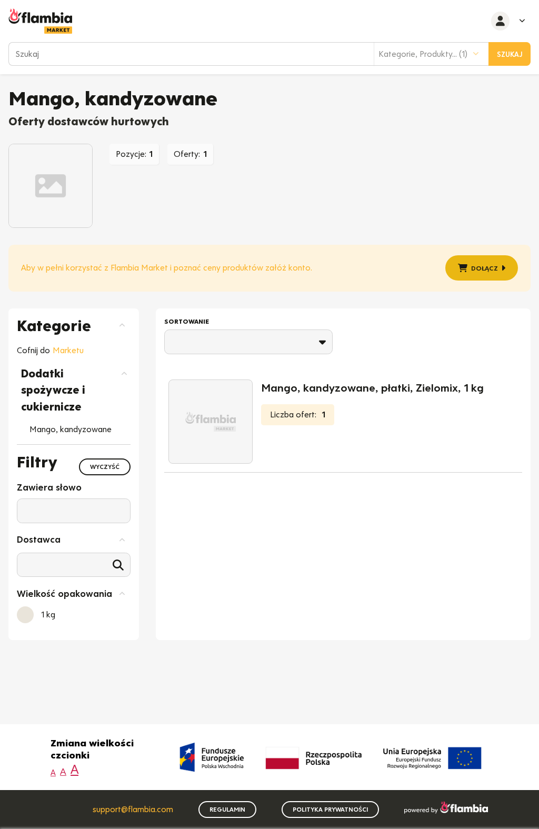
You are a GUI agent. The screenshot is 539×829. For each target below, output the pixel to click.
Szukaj (510, 54)
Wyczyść (104, 467)
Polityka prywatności (330, 809)
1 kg (48, 615)
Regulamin (227, 809)
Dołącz (484, 268)
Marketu (68, 350)
